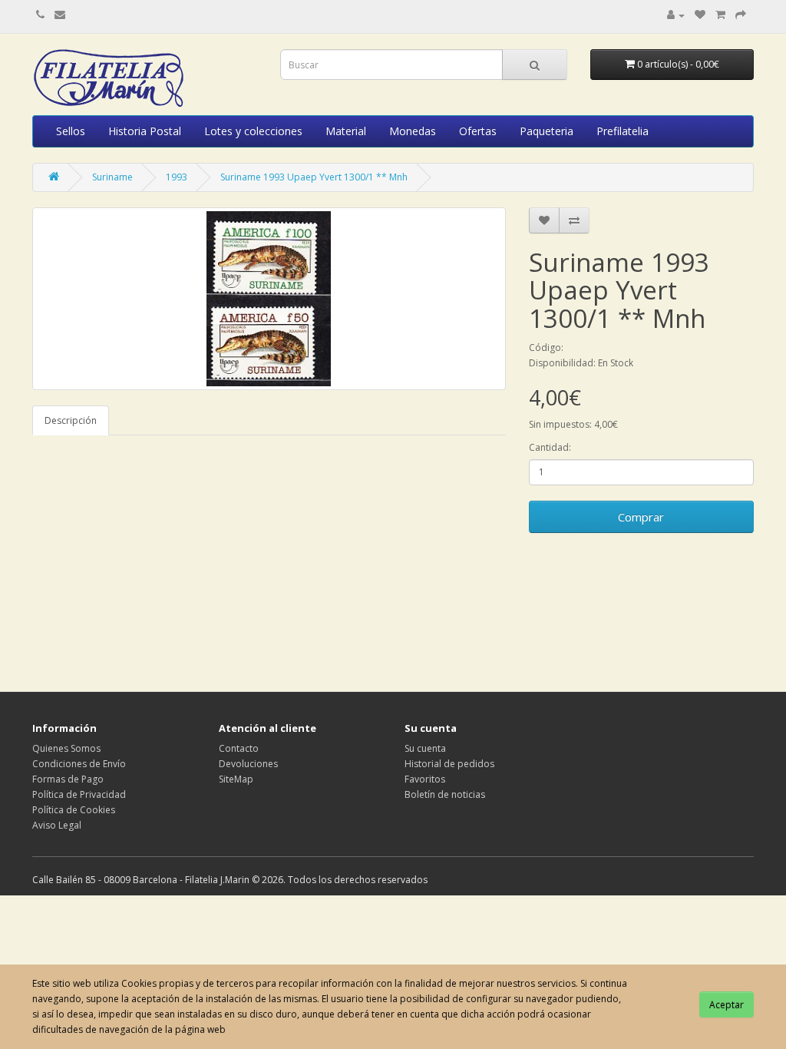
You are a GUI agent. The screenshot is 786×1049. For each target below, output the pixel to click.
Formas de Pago (68, 779)
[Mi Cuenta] (676, 15)
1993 (176, 177)
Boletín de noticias (445, 794)
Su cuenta (425, 748)
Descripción (71, 420)
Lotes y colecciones (253, 131)
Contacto (239, 748)
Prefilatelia (622, 131)
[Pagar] (740, 15)
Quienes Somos (66, 748)
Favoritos (425, 779)
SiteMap (236, 779)
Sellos (70, 131)
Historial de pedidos (449, 763)
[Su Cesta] (720, 15)
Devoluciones (248, 763)
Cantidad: (550, 447)
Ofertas (478, 131)
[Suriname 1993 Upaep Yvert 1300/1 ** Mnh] (269, 298)
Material (345, 131)
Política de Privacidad (79, 794)
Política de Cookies (73, 809)
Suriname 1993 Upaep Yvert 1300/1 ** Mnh (314, 177)
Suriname (112, 177)
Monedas (412, 131)
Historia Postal (144, 131)
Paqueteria (546, 131)
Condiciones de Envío (79, 763)
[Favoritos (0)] (700, 15)
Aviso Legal (56, 825)
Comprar (641, 516)
